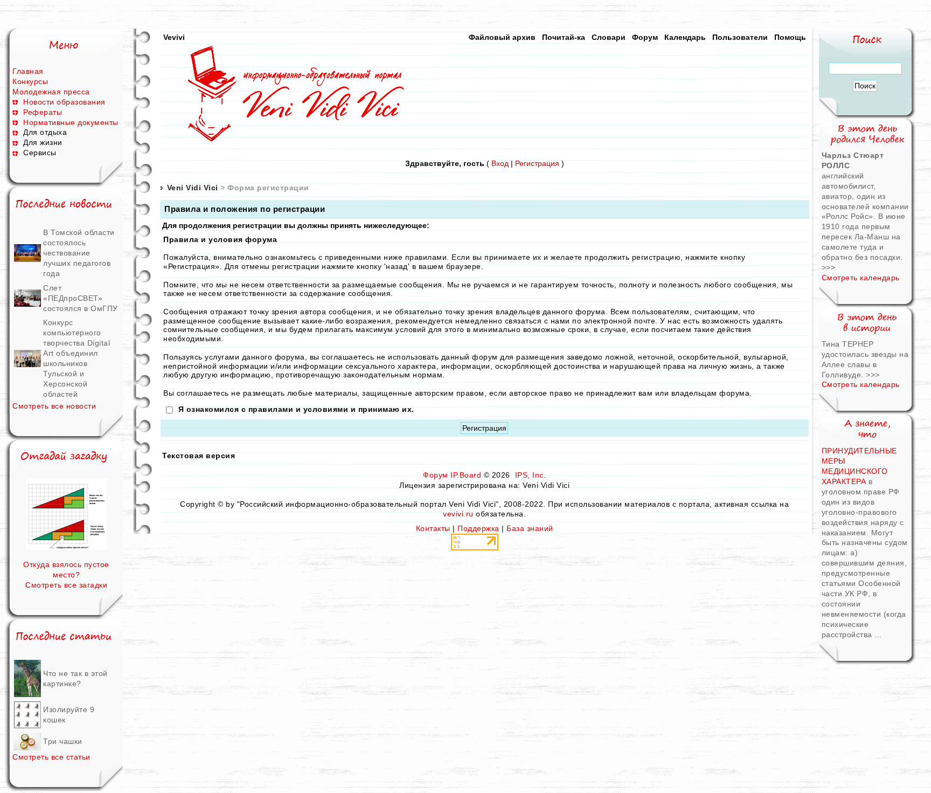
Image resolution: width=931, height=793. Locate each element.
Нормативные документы (71, 122)
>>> (829, 267)
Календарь (685, 37)
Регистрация (537, 163)
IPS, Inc (529, 475)
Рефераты (42, 112)
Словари (609, 37)
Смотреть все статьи (51, 757)
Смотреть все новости (54, 406)
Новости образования (64, 102)
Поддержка (478, 528)
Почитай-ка (563, 37)
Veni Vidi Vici (192, 187)
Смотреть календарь (861, 277)
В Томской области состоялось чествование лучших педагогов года (79, 253)
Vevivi (174, 37)
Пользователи (740, 37)
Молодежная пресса (51, 91)
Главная (28, 71)
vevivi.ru (458, 513)
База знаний (529, 528)
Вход (500, 163)
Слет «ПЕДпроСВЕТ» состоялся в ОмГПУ (80, 298)
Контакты (433, 528)
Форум (645, 37)
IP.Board (465, 475)
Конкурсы (30, 81)
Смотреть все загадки (66, 585)
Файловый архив (502, 37)
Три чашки (62, 741)
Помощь (790, 37)
